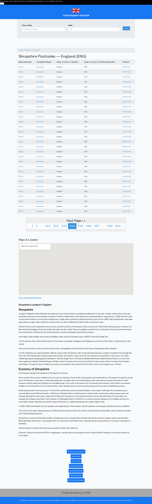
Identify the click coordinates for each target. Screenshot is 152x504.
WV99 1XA (126, 181)
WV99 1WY (127, 171)
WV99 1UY (126, 72)
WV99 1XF (126, 201)
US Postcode (76, 461)
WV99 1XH (126, 211)
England (27, 50)
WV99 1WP (127, 132)
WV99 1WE (127, 97)
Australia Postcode (76, 471)
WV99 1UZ (126, 77)
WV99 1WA (127, 82)
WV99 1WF (127, 102)
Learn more (58, 1)
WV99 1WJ (126, 117)
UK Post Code (106, 500)
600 (118, 226)
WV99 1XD (126, 191)
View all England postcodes (30, 298)
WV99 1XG (126, 206)
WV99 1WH (127, 112)
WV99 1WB (127, 87)
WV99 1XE (126, 196)
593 (64, 226)
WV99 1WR (127, 142)
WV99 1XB (126, 186)
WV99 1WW (127, 161)
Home (21, 50)
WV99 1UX (126, 67)
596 (88, 226)
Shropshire (40, 67)
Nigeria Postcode (76, 475)
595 (80, 226)
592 (56, 226)
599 (110, 226)
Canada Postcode (76, 466)
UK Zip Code (96, 500)
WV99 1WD (127, 92)
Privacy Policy (127, 500)
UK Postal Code (84, 500)
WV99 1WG (127, 107)
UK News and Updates (76, 480)
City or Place (27, 25)
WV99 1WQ (127, 137)
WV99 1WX (127, 166)
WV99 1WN (127, 127)
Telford (20, 67)
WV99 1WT (127, 152)
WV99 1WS (127, 147)
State (70, 25)
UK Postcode (76, 456)
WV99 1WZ (127, 176)
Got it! (2, 3)
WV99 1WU (127, 156)
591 (48, 226)
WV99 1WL (127, 122)
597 (97, 226)
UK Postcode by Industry (76, 452)
